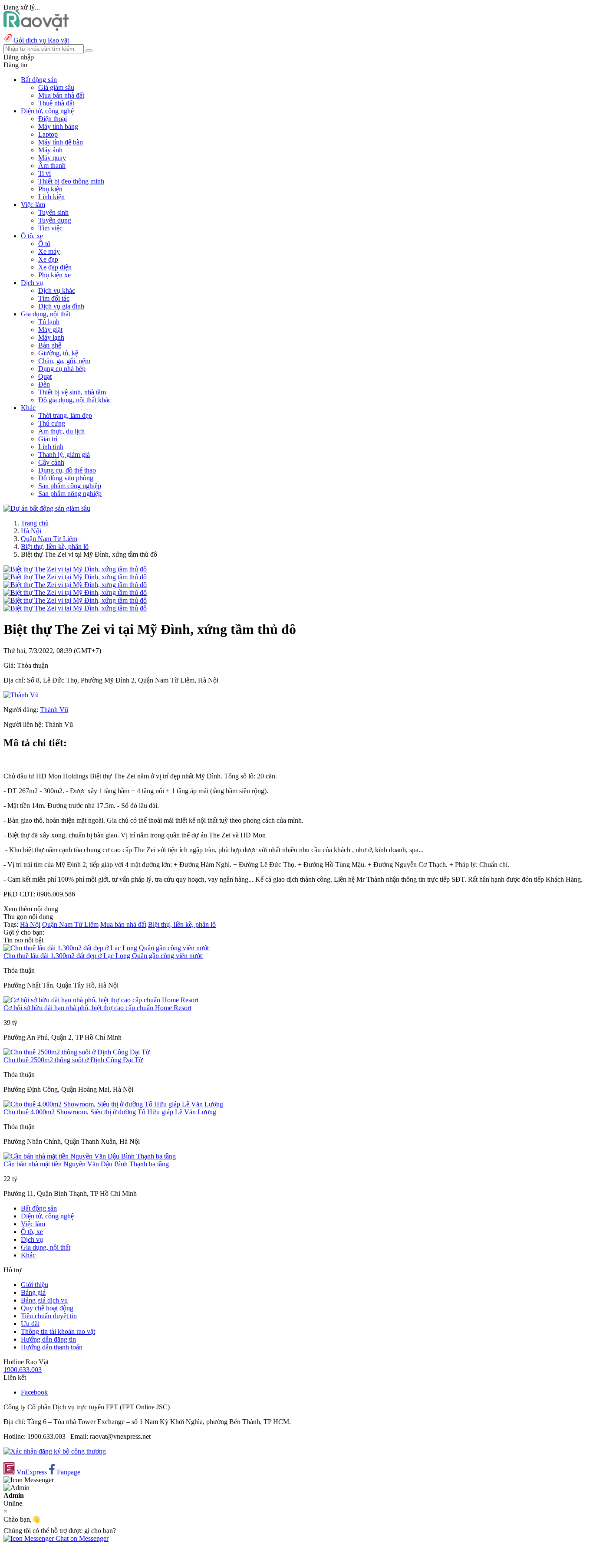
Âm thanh (52, 165)
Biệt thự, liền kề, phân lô (55, 546)
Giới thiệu (34, 1284)
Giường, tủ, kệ (58, 353)
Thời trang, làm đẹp (65, 415)
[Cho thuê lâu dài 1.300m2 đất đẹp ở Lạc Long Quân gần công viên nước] (106, 948)
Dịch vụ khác (56, 290)
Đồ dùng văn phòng (65, 478)
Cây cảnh (51, 462)
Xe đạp (48, 259)
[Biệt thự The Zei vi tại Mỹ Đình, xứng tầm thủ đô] (75, 569)
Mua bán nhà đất (61, 95)
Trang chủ (35, 523)
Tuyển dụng (54, 220)
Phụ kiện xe (54, 275)
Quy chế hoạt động (47, 1308)
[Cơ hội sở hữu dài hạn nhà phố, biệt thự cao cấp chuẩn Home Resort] (100, 1000)
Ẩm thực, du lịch (61, 431)
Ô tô (44, 243)
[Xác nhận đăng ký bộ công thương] (54, 1451)
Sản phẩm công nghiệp (69, 485)
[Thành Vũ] (21, 695)
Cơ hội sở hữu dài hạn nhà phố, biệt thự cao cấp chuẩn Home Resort (97, 1007)
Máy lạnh (51, 337)
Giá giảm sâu (56, 87)
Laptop (48, 134)
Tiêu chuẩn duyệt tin (49, 1316)
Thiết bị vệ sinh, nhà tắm (72, 392)
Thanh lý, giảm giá (64, 454)
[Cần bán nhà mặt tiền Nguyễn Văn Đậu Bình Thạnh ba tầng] (89, 1156)
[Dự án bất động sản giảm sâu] (46, 508)
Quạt (45, 376)
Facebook (34, 1392)
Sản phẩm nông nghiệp (70, 493)
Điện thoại (52, 118)
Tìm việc (50, 228)
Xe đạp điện (55, 267)
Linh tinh (50, 446)
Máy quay (52, 157)
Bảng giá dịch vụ (44, 1300)
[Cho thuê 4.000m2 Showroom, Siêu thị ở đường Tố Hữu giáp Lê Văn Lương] (113, 1104)
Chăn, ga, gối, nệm (64, 360)
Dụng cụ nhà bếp (62, 368)
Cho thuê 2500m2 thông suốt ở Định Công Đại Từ (73, 1059)
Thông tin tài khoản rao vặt (58, 1331)
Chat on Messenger (81, 1538)
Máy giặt (50, 329)
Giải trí (47, 439)
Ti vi (44, 173)
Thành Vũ (54, 709)
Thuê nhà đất (56, 103)
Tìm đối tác (53, 298)
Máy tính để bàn (60, 142)
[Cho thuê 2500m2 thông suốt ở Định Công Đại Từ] (76, 1052)
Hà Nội (31, 531)
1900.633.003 (22, 1369)
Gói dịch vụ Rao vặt (41, 40)
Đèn (44, 384)
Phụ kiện (50, 189)
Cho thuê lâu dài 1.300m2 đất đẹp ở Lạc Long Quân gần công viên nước (103, 955)
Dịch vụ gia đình (61, 306)
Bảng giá (33, 1292)
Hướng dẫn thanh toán (51, 1347)
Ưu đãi (30, 1323)
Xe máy (49, 251)
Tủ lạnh (48, 321)
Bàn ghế (49, 345)
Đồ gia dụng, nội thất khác (74, 400)
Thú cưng (51, 423)
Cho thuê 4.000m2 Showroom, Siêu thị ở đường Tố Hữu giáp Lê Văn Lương (109, 1112)
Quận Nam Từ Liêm (49, 538)
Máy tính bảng (58, 126)
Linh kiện (51, 196)
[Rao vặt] (36, 28)
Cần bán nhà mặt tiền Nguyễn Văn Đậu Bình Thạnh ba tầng (86, 1164)
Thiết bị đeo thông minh (71, 181)
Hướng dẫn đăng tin (48, 1339)
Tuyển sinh (53, 212)
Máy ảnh (50, 150)
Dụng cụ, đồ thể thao (67, 470)
